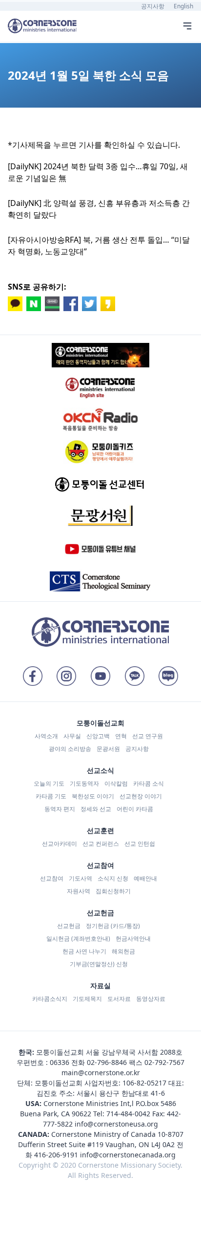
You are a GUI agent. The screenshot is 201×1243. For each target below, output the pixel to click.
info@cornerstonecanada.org (128, 1154)
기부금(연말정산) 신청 (99, 964)
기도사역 (80, 878)
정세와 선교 (95, 809)
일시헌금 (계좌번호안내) (78, 938)
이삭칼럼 (116, 783)
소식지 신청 (113, 878)
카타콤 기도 (51, 796)
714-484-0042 (128, 1113)
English (183, 6)
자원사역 (78, 891)
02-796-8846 (107, 1062)
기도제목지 (87, 998)
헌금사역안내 (133, 938)
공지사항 (152, 6)
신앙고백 (98, 736)
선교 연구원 (147, 736)
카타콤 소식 (148, 783)
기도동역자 (84, 783)
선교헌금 (68, 926)
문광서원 (108, 749)
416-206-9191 (56, 1154)
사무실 (72, 736)
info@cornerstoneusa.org (116, 1124)
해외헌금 (123, 951)
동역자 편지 (59, 809)
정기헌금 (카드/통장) (113, 926)
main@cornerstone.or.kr (100, 1072)
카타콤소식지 (49, 998)
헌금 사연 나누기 (84, 951)
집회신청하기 (113, 891)
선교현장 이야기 (141, 796)
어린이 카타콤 (135, 809)
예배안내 (145, 878)
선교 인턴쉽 (139, 843)
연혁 (121, 736)
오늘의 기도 (49, 783)
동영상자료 (150, 998)
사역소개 (46, 736)
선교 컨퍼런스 (100, 843)
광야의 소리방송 (70, 749)
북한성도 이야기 (93, 796)
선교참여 (51, 878)
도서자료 (119, 998)
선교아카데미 (59, 843)
